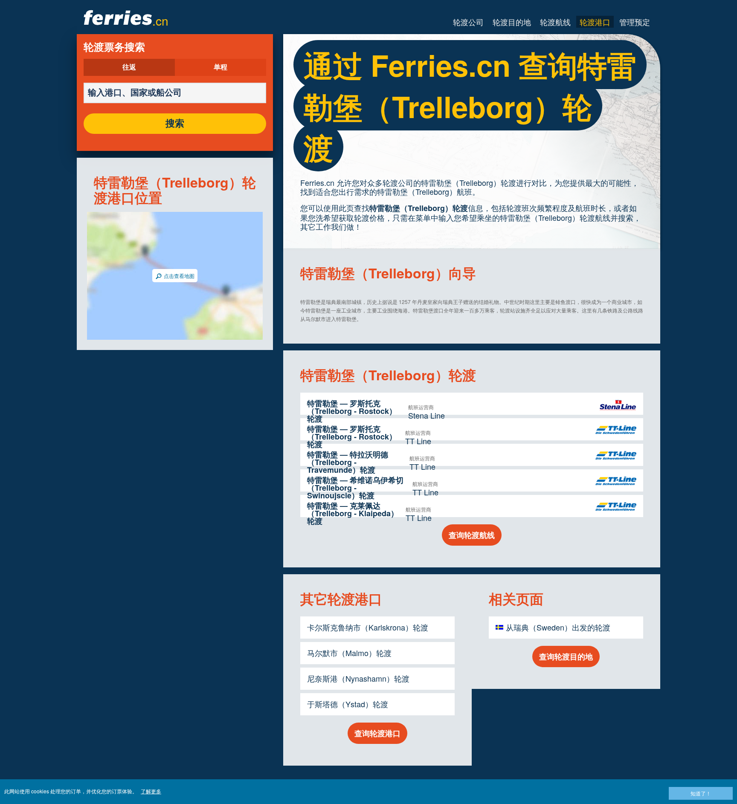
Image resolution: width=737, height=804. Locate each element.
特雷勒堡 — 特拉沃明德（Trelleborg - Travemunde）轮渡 (347, 462)
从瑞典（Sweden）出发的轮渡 (558, 627)
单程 (220, 67)
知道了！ (701, 793)
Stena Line (426, 415)
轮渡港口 (595, 21)
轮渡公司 (468, 21)
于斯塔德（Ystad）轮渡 (347, 704)
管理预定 (634, 21)
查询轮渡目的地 (566, 656)
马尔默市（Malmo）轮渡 (349, 653)
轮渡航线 (555, 21)
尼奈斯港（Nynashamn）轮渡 (358, 678)
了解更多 (151, 791)
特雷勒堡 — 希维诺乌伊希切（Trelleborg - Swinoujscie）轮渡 (355, 487)
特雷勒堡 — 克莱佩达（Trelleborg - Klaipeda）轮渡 (352, 513)
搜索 (174, 123)
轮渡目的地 (512, 21)
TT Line (418, 441)
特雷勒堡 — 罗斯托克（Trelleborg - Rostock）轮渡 (352, 410)
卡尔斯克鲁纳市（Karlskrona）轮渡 (367, 627)
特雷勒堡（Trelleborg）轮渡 (418, 208)
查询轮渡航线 (472, 535)
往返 (129, 67)
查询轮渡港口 (377, 733)
